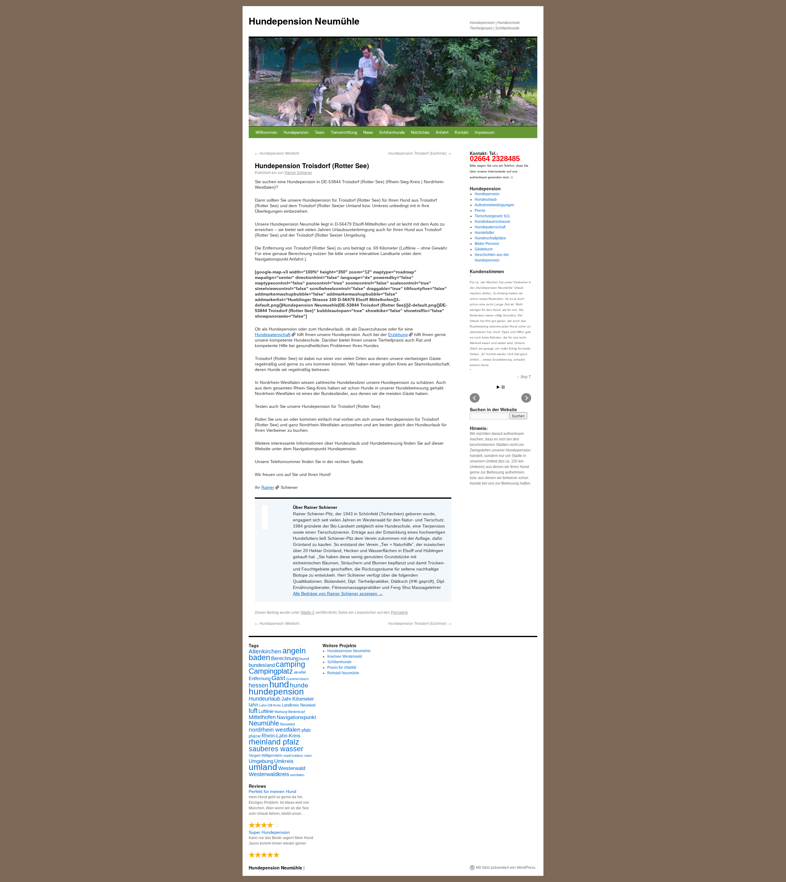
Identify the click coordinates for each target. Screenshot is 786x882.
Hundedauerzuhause (492, 221)
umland (263, 767)
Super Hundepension (269, 832)
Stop (503, 387)
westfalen (297, 775)
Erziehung (398, 334)
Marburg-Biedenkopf (289, 712)
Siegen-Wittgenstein (265, 755)
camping (290, 664)
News (368, 132)
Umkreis (284, 761)
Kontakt (462, 132)
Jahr (286, 699)
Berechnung (284, 658)
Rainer (267, 487)
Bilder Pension (487, 244)
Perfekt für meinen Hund (272, 791)
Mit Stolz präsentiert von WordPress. (506, 867)
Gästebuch (484, 249)
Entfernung (259, 678)
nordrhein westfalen (275, 729)
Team (320, 132)
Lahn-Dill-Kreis (270, 705)
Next (526, 398)
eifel (302, 672)
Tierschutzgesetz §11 (492, 216)
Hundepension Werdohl (277, 153)
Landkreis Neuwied (298, 705)
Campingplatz (271, 671)
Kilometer (303, 699)
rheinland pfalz (274, 741)
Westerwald (291, 768)
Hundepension (296, 132)
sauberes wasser (276, 749)
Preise (480, 210)
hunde (299, 685)
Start (498, 387)
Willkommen (266, 132)
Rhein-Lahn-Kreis (281, 735)
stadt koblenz (293, 755)
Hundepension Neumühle (304, 20)
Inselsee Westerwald (344, 656)
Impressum (485, 132)
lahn (253, 704)
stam (308, 755)
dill (296, 672)
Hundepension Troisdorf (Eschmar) (419, 153)
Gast (278, 677)
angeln (294, 651)
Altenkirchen (265, 651)
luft (253, 710)
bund (304, 658)
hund (279, 684)
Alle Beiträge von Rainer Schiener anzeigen (338, 593)
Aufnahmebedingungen (494, 205)
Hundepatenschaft (272, 334)
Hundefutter (484, 232)
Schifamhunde (392, 132)
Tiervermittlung (344, 132)
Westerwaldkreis (269, 774)
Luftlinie (266, 711)
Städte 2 (307, 612)
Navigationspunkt (296, 717)
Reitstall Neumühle (343, 673)
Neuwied (287, 724)
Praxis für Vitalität (341, 667)
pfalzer (255, 736)
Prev (475, 398)
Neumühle (264, 723)
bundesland (262, 665)
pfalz (306, 730)
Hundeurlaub (486, 199)
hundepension (276, 691)
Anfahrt (442, 132)
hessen (258, 685)
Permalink (399, 612)
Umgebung (261, 761)
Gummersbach (297, 679)
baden (259, 657)
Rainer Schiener (298, 172)
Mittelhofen (262, 717)
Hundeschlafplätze (490, 238)
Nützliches (420, 132)
